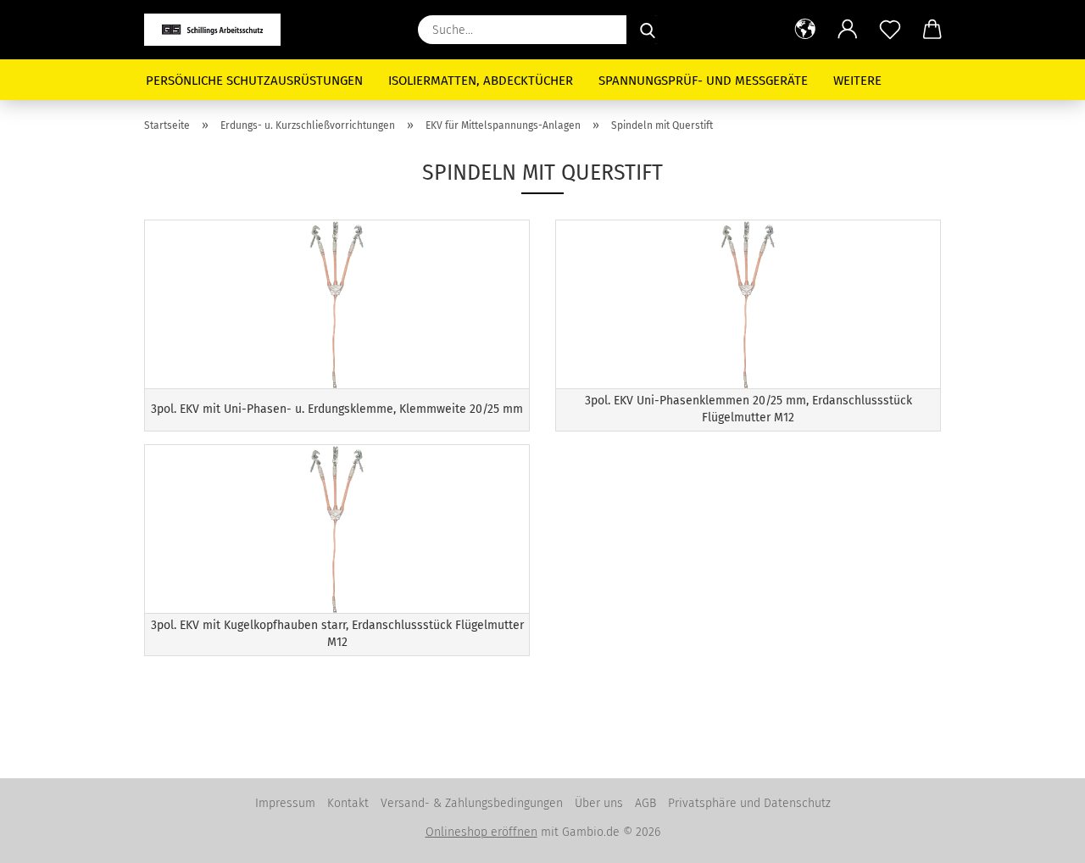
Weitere (857, 80)
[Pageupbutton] (1038, 837)
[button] (805, 29)
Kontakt (348, 803)
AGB (645, 803)
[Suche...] (647, 29)
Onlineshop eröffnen (481, 832)
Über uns (599, 803)
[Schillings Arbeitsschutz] (218, 29)
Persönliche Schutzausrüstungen (254, 80)
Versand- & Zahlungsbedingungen (472, 803)
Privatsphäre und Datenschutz (749, 803)
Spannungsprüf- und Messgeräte (703, 80)
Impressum (285, 803)
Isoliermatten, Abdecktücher (480, 80)
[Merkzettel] (890, 29)
